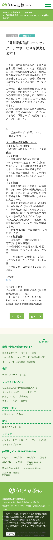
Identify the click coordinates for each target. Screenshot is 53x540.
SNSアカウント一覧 (11, 427)
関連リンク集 (8, 396)
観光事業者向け (9, 353)
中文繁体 (18, 457)
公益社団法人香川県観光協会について (19, 387)
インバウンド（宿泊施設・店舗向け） (19, 361)
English (5, 457)
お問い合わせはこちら (12, 414)
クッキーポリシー (24, 525)
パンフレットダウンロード (14, 440)
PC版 (4, 374)
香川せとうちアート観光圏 (14, 401)
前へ (18, 316)
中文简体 (31, 457)
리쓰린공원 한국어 (32, 468)
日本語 (19, 462)
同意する (10, 534)
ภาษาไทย (6, 462)
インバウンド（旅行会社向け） (31, 357)
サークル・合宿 (28, 353)
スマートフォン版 (17, 374)
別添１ (9, 280)
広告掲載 (23, 396)
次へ (34, 316)
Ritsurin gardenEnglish (33, 463)
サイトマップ (30, 392)
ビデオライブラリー (11, 444)
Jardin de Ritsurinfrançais (10, 474)
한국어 (43, 457)
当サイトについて (10, 392)
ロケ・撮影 (7, 357)
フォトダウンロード (41, 440)
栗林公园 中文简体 (10, 468)
